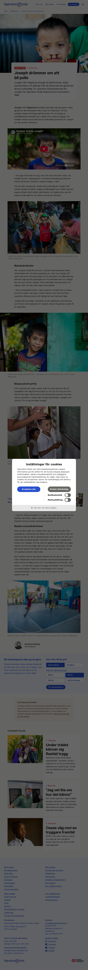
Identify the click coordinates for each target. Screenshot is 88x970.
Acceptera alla (29, 489)
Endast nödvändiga (59, 489)
